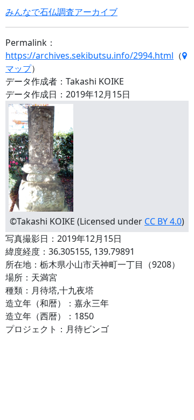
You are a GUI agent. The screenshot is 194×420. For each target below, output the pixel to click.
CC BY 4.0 (163, 221)
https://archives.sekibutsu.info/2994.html (89, 55)
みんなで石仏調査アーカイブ (61, 12)
